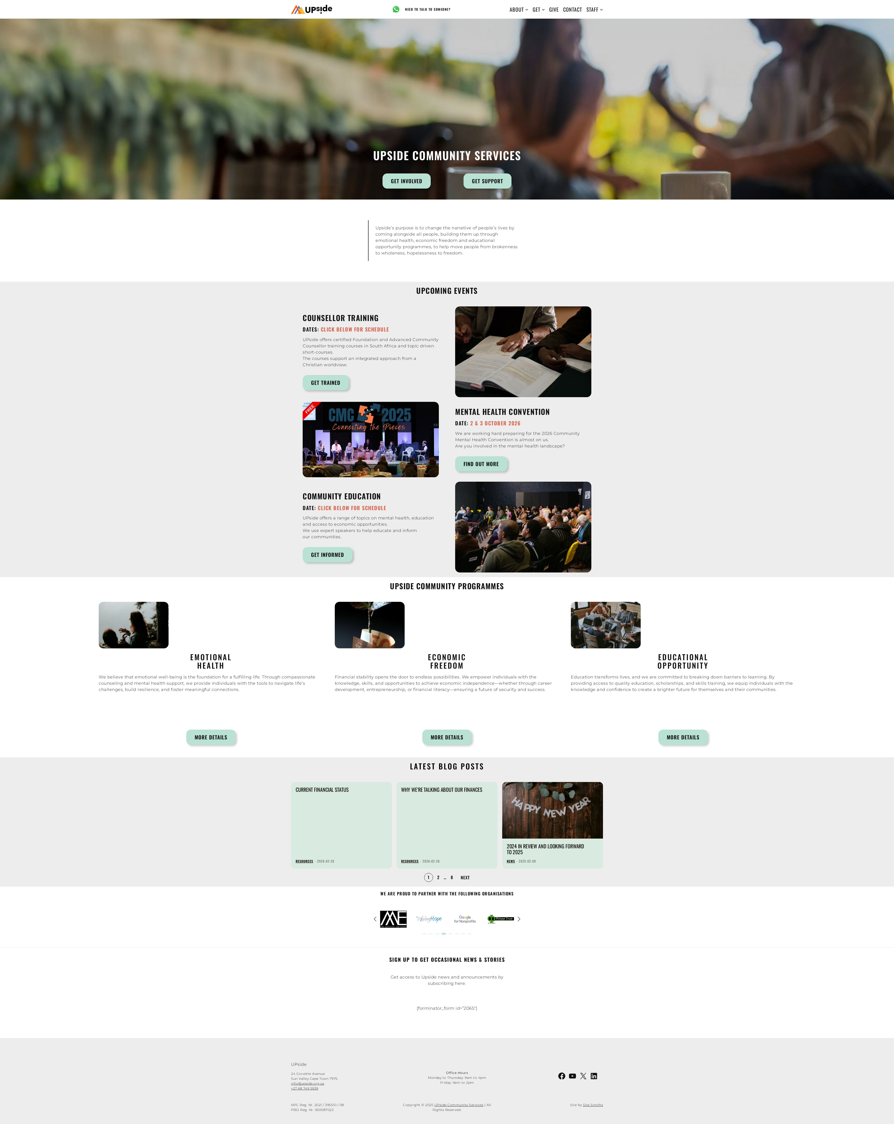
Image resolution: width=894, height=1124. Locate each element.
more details (211, 737)
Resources (304, 861)
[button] (424, 934)
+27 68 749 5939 (304, 1088)
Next (465, 877)
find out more (481, 463)
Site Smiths (593, 1105)
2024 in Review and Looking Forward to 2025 (545, 849)
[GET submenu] (543, 9)
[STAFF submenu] (601, 9)
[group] (393, 919)
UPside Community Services (459, 1105)
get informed (327, 554)
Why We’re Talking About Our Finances (441, 789)
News (511, 861)
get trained (325, 382)
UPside (299, 1064)
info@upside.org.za (307, 1083)
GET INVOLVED (406, 181)
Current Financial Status (322, 789)
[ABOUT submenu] (526, 9)
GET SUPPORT (487, 181)
